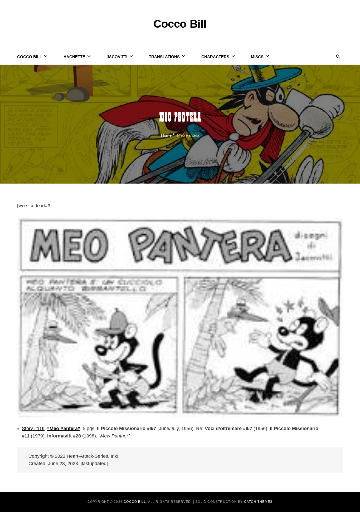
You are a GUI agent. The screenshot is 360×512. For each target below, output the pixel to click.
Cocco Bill (180, 24)
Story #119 (33, 428)
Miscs (257, 57)
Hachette (74, 57)
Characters (215, 57)
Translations (164, 57)
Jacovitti (117, 57)
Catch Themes (258, 502)
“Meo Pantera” (63, 428)
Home (166, 135)
